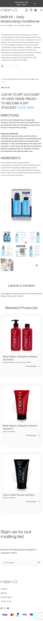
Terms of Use (6, 601)
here (2, 82)
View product (31, 435)
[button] (37, 265)
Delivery (4, 593)
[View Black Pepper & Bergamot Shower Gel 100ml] (21, 404)
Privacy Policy (6, 597)
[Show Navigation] (41, 10)
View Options (31, 366)
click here (25, 107)
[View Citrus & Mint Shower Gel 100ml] (21, 473)
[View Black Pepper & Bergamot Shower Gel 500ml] (21, 335)
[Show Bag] (31, 10)
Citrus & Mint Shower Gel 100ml (18, 494)
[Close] (34, 3)
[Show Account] (26, 10)
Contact (4, 589)
